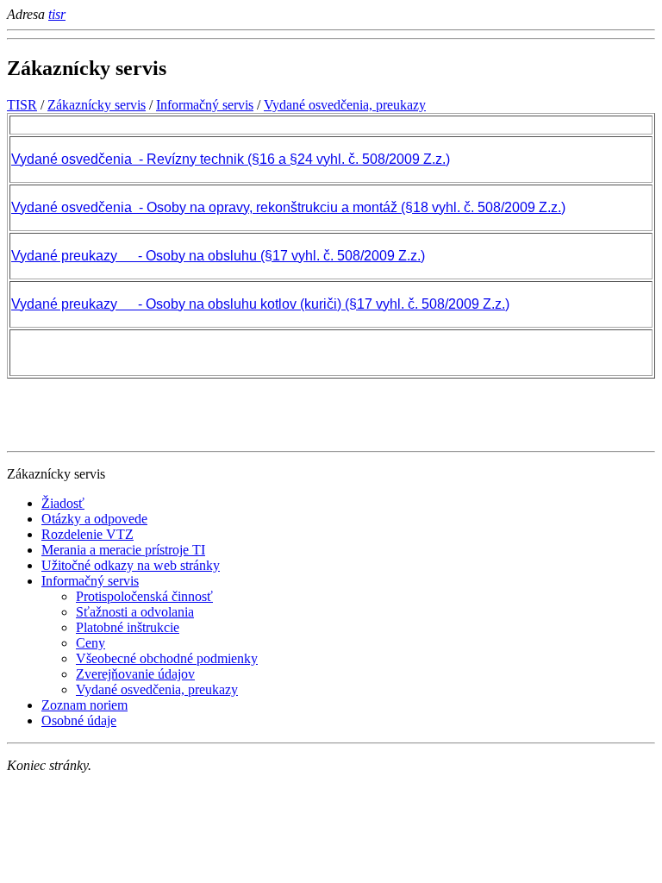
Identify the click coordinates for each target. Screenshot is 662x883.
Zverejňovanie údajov (135, 674)
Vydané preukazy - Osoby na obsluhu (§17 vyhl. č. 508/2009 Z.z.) (218, 255)
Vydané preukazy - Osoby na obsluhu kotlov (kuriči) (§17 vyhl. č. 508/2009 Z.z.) (260, 304)
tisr (57, 14)
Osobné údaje (78, 720)
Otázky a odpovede (94, 518)
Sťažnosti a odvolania (135, 611)
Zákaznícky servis (96, 104)
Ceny (90, 643)
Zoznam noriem (84, 705)
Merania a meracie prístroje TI (123, 549)
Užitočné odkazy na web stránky (130, 565)
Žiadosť (62, 503)
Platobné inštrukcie (127, 627)
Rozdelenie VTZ (87, 534)
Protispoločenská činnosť (144, 596)
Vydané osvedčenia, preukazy (345, 104)
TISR (22, 104)
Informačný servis (204, 104)
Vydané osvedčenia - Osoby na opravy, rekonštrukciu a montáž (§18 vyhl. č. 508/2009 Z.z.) (288, 207)
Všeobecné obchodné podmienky (167, 658)
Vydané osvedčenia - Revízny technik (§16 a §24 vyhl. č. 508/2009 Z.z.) (230, 159)
